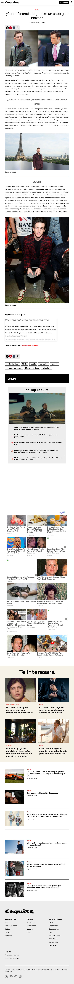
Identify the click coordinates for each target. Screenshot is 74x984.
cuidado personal (13, 368)
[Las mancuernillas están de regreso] (14, 797)
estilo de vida (12, 364)
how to (55, 364)
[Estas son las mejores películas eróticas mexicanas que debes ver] (20, 690)
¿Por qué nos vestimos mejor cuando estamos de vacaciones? (47, 844)
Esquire (42, 23)
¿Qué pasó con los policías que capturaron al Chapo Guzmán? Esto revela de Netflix (37, 428)
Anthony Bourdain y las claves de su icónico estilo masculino (46, 865)
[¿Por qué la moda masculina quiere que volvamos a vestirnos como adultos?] (14, 889)
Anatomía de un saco (30, 345)
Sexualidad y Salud (12, 704)
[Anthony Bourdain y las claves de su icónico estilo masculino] (14, 868)
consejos (44, 364)
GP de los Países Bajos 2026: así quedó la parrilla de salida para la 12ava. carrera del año (38, 459)
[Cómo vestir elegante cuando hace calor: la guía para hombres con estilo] (53, 731)
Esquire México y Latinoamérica (34, 339)
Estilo (37, 10)
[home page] (12, 2)
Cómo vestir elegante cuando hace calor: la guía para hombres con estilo (53, 751)
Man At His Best (32, 368)
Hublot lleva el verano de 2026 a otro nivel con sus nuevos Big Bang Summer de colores (47, 815)
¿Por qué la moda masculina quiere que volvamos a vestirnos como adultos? (44, 886)
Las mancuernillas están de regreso (42, 793)
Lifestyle (47, 368)
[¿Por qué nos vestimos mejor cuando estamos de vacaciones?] (14, 847)
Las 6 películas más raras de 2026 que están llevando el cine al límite (38, 443)
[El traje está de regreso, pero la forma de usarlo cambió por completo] (53, 690)
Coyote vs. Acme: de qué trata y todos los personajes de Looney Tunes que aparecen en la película (36, 451)
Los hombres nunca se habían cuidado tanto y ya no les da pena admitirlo (36, 436)
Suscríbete (64, 2)
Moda (24, 364)
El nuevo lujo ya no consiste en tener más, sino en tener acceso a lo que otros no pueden (19, 752)
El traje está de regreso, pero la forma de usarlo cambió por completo (51, 710)
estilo (33, 364)
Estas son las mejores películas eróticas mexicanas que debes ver (19, 710)
